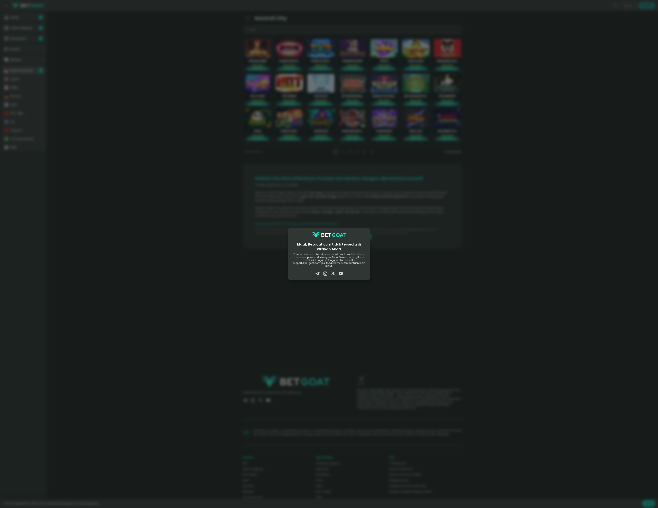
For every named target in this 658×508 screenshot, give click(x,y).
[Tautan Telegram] (317, 273)
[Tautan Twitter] (333, 273)
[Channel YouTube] (341, 273)
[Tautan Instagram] (325, 273)
